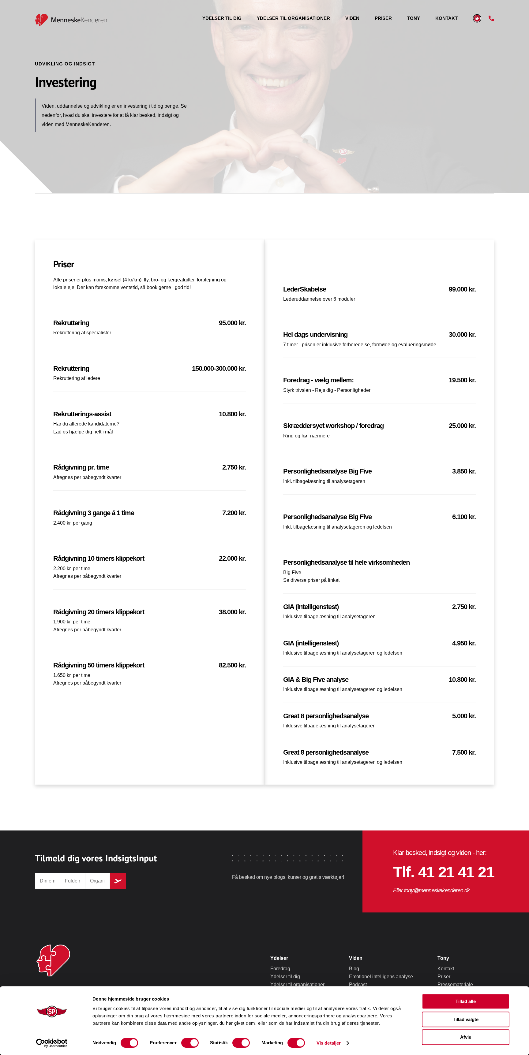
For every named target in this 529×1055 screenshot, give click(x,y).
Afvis (465, 1037)
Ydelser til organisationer (293, 18)
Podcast (358, 984)
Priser (383, 18)
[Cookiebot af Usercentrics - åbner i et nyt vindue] (52, 1043)
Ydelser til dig (222, 18)
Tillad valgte (465, 1019)
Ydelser (279, 958)
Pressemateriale (455, 984)
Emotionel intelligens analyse (381, 976)
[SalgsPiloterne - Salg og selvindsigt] (43, 20)
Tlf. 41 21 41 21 (443, 872)
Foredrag (280, 968)
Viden (352, 18)
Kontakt (446, 18)
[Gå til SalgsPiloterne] (477, 18)
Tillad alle (466, 1001)
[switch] (190, 1043)
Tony (413, 18)
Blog (354, 968)
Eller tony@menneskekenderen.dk (431, 890)
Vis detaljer (329, 1043)
